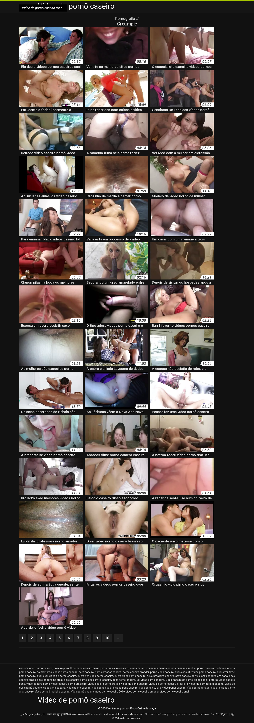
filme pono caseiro (81, 668)
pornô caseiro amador (136, 672)
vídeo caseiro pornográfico (104, 683)
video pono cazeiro (150, 687)
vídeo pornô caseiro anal (174, 691)
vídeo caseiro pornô (38, 683)
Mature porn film (139, 714)
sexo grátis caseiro (99, 679)
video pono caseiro (103, 687)
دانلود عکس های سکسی (33, 714)
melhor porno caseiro (201, 668)
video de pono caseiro (134, 683)
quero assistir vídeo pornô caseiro (195, 672)
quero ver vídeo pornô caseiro (95, 675)
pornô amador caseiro (108, 672)
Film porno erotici (181, 714)
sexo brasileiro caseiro (160, 675)
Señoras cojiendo (76, 714)
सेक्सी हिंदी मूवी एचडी (56, 714)
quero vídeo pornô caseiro (130, 675)
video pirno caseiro (54, 687)
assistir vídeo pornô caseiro (35, 668)
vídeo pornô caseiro (82, 691)
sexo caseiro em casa (214, 675)
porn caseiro (86, 672)
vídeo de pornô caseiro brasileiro (168, 683)
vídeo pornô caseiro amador (142, 691)
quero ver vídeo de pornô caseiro (56, 675)
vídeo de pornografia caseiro (206, 683)
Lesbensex (109, 714)
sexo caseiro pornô (75, 679)
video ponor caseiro (174, 687)
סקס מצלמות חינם (160, 714)
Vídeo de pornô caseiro (128, 718)
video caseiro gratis (206, 679)
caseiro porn (61, 668)
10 (107, 638)
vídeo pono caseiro (126, 687)
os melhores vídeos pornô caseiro (57, 672)
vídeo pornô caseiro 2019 (110, 691)
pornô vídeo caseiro (162, 672)
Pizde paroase (200, 714)
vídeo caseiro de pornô (179, 679)
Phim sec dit (94, 714)
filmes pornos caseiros (173, 668)
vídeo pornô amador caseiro (203, 687)
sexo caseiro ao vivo (187, 675)
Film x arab (122, 714)
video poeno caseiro (78, 687)
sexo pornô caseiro (123, 679)
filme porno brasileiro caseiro (110, 668)
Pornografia (125, 18)
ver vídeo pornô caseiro (151, 679)
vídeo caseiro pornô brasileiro (69, 683)
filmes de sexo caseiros (143, 668)
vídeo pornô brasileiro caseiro (52, 691)
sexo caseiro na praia (50, 679)
